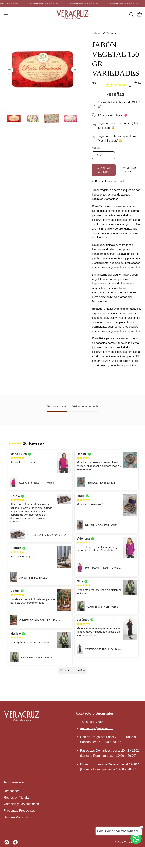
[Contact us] (136, 838)
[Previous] (9, 69)
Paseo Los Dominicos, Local (109, 750)
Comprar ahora (129, 169)
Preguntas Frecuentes (19, 810)
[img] (137, 82)
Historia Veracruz (16, 817)
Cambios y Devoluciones (21, 804)
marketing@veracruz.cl (96, 728)
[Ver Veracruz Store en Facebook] (15, 842)
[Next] (75, 69)
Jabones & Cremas (104, 33)
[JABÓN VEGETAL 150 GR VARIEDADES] (13, 118)
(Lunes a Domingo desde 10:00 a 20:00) (108, 755)
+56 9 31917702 (91, 722)
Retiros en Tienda (16, 797)
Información (14, 782)
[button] (131, 14)
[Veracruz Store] (72, 14)
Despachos (12, 791)
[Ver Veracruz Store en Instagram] (6, 842)
